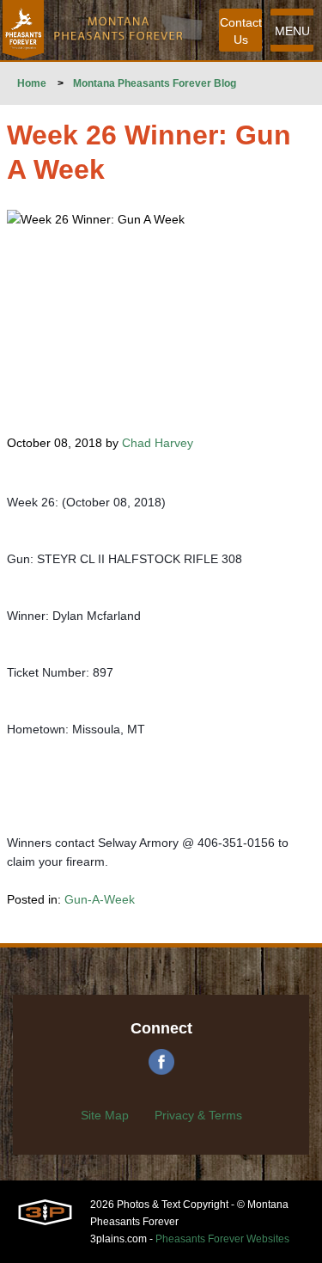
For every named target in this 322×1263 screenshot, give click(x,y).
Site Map (105, 1115)
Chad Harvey (157, 443)
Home (31, 83)
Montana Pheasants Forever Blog (154, 83)
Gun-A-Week (99, 899)
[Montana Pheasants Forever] (23, 30)
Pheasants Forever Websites (222, 1239)
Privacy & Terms (198, 1115)
